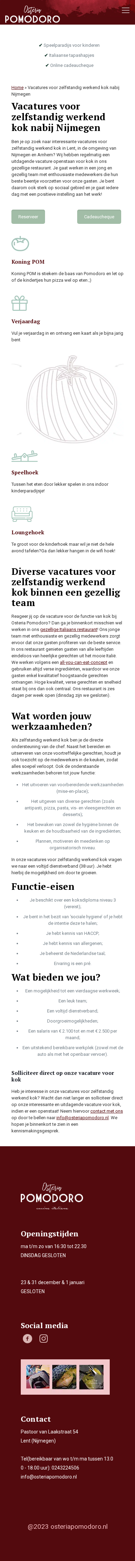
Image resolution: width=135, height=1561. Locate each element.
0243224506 (65, 1468)
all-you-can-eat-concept (83, 662)
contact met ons (106, 1111)
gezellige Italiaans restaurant (68, 629)
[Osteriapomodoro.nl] (32, 14)
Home (17, 87)
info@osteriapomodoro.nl (82, 1117)
